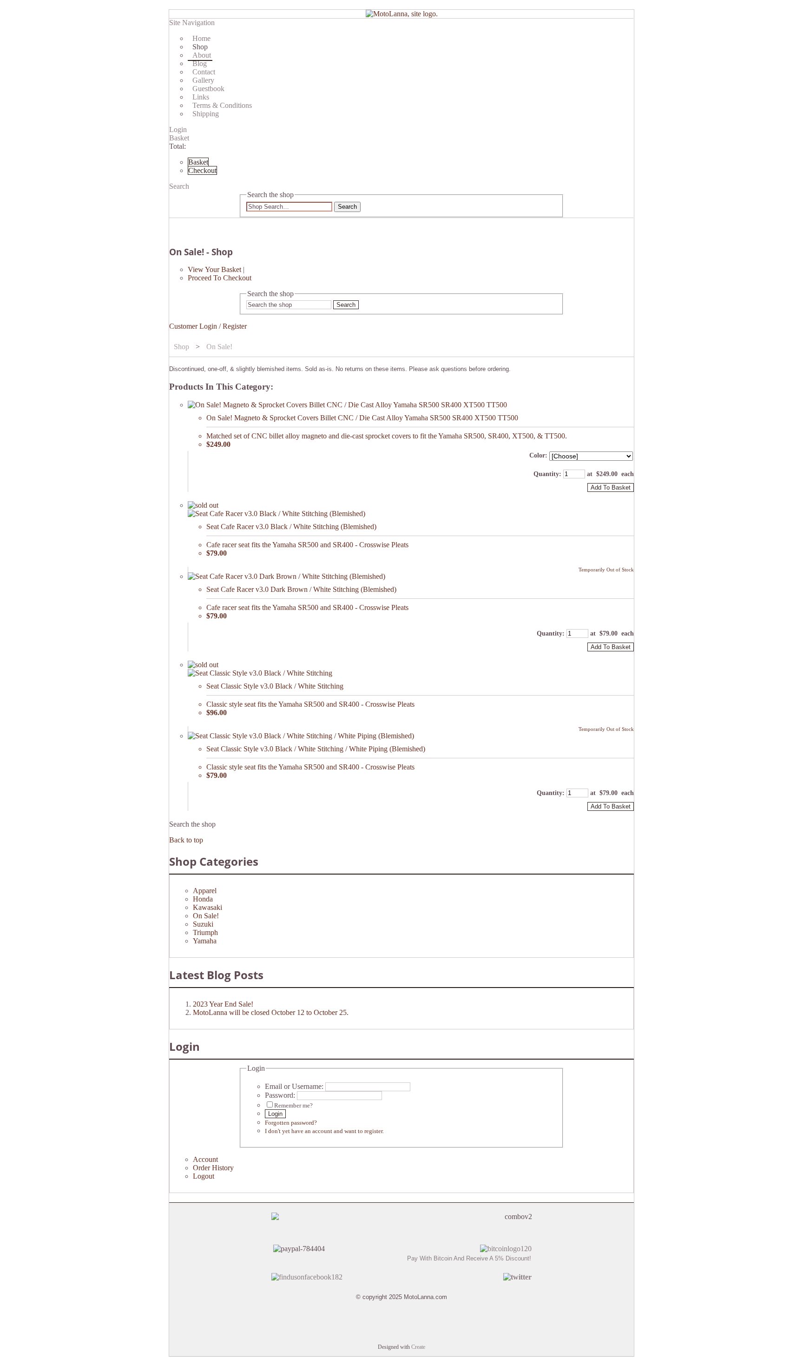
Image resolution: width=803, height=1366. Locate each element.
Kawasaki (207, 907)
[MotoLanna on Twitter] (517, 1277)
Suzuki (203, 924)
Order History (213, 1168)
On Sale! (219, 347)
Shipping (205, 114)
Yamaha (205, 941)
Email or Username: (294, 1086)
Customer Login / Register (208, 326)
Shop (181, 347)
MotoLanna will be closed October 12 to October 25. (271, 1012)
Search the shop (192, 824)
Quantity (546, 474)
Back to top (186, 840)
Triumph (205, 932)
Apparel (205, 891)
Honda (203, 899)
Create (418, 1347)
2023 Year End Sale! (223, 1004)
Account (205, 1159)
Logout (203, 1176)
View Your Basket (214, 269)
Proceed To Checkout (219, 278)
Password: (280, 1095)
